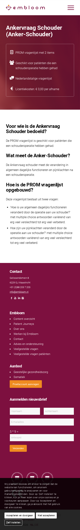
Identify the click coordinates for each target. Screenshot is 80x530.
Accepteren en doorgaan (19, 515)
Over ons (19, 329)
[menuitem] (69, 7)
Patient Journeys (24, 324)
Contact (18, 339)
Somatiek (19, 377)
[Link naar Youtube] (15, 299)
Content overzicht (24, 319)
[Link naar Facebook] (11, 299)
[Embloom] (33, 7)
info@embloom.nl (19, 291)
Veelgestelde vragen (26, 349)
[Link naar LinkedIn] (19, 299)
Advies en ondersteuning (28, 344)
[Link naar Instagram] (23, 299)
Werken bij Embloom (26, 334)
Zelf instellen (13, 522)
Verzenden (18, 448)
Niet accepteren (46, 515)
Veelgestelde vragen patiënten (32, 354)
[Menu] (69, 7)
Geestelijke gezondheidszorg (31, 372)
